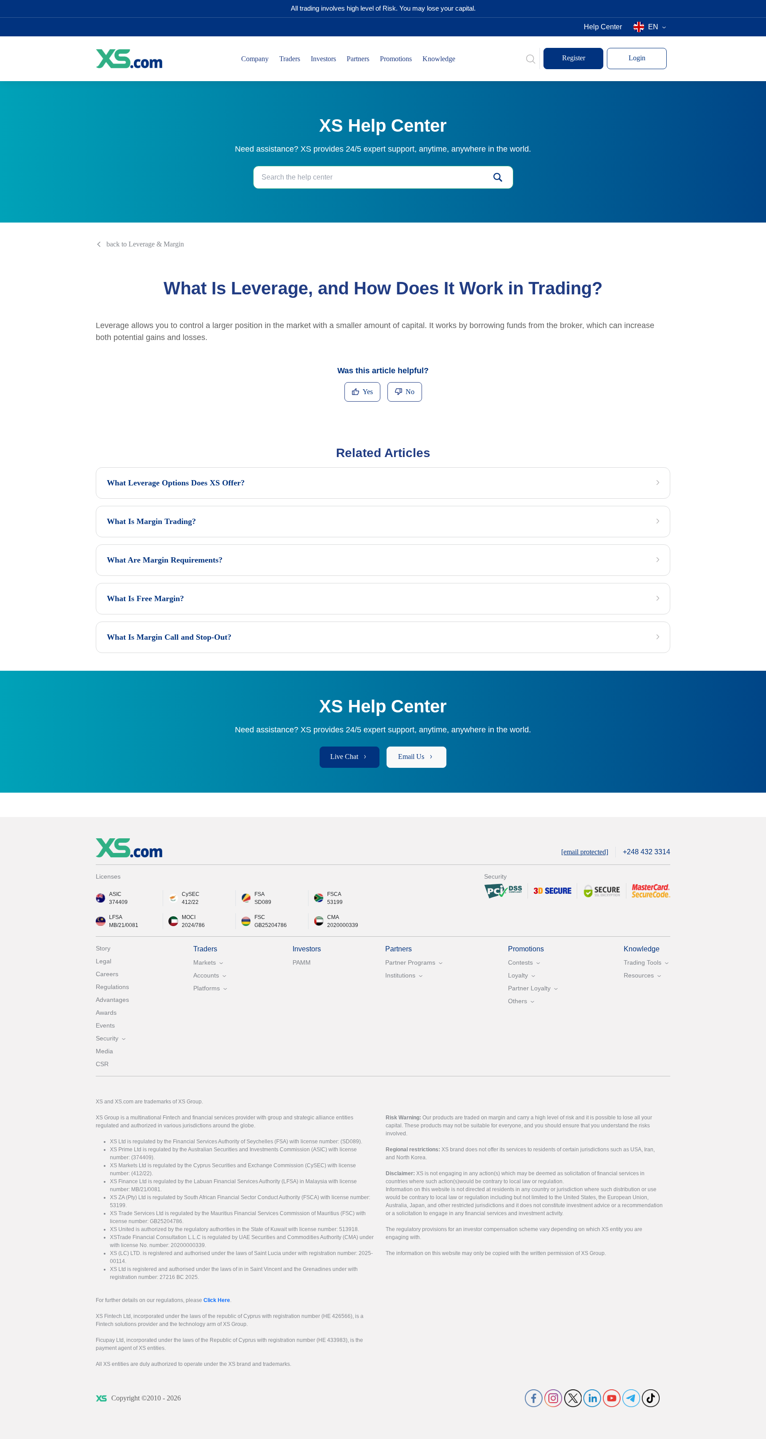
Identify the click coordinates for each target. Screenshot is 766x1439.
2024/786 (193, 925)
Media (104, 1051)
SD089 (262, 902)
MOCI (188, 917)
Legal (103, 961)
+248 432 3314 (646, 852)
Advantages (112, 999)
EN (653, 27)
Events (105, 1025)
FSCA (334, 894)
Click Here (216, 1300)
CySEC (190, 894)
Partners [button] (358, 59)
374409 (118, 902)
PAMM (302, 962)
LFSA (115, 917)
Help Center (603, 27)
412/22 (190, 902)
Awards (106, 1012)
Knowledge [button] (438, 59)
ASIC (115, 894)
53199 (335, 902)
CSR (102, 1064)
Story (103, 948)
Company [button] (255, 59)
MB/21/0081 (123, 925)
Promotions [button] (396, 59)
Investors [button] (323, 59)
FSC (259, 917)
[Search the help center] (497, 177)
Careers (107, 974)
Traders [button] (289, 59)
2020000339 (342, 925)
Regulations (112, 986)
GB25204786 (270, 925)
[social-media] (534, 1398)
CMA (333, 917)
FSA (259, 894)
